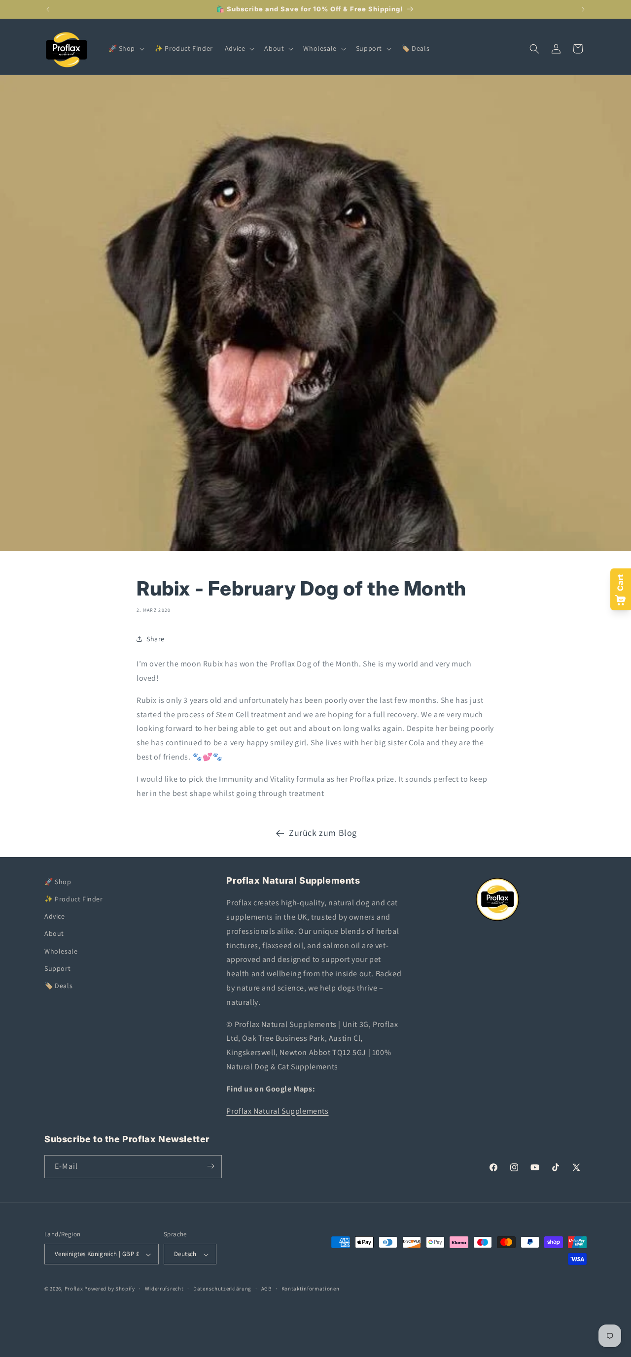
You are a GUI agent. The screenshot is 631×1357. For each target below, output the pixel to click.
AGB (266, 1288)
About (54, 933)
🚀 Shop (57, 881)
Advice (54, 916)
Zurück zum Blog (323, 832)
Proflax (74, 1289)
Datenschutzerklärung (222, 1288)
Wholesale (60, 951)
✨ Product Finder (73, 898)
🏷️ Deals (58, 985)
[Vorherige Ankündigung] (48, 9)
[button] (126, 48)
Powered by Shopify (109, 1289)
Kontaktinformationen (310, 1288)
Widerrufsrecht (164, 1288)
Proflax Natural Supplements (277, 1111)
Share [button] (155, 638)
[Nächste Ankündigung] (583, 9)
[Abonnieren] (210, 1166)
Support (57, 968)
